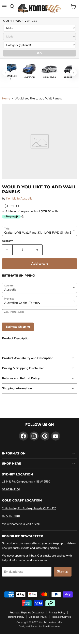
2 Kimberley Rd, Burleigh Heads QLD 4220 (29, 508)
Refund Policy (16, 617)
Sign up (62, 571)
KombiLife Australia (19, 198)
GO (39, 53)
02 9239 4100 (11, 489)
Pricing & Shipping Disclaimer (27, 612)
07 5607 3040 (11, 516)
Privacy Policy (57, 612)
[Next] (73, 72)
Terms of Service (61, 617)
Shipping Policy (38, 617)
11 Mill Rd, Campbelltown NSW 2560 (26, 482)
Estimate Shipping (18, 327)
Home (6, 98)
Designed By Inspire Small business (40, 626)
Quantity (7, 240)
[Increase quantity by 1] (37, 249)
